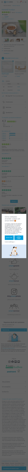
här (17, 233)
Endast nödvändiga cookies (19, 237)
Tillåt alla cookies (9, 237)
